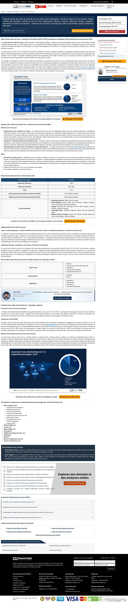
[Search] (112, 2)
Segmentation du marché (106, 56)
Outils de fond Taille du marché (17, 528)
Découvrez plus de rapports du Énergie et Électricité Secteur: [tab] (21, 542)
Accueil (3, 11)
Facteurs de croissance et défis (107, 50)
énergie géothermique (88, 67)
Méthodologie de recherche (15, 31)
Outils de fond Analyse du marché (63, 528)
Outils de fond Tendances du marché (19, 532)
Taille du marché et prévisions (107, 53)
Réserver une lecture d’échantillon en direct (112, 78)
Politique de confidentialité (20, 589)
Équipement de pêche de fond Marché (14, 545)
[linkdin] (112, 558)
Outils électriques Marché (10, 550)
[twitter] (114, 558)
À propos (16, 2)
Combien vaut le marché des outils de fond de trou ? (18, 502)
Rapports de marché (110, 6)
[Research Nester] (22, 7)
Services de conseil (70, 6)
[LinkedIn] (14, 299)
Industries (58, 6)
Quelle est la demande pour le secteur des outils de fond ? (20, 507)
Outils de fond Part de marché (61, 532)
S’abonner (111, 569)
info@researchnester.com (46, 582)
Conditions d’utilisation (19, 583)
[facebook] (109, 558)
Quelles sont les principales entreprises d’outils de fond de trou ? (22, 517)
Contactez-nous (17, 580)
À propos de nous (18, 576)
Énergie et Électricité (13, 11)
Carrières (30, 2)
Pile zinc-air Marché (55, 550)
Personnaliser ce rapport (62, 298)
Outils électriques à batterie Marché (60, 545)
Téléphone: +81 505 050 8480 (74, 580)
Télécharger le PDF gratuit (83, 31)
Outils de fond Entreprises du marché (48, 535)
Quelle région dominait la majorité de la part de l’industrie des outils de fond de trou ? (28, 512)
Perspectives (83, 6)
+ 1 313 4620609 (70, 589)
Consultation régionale (97, 6)
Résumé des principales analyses (108, 47)
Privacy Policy (117, 600)
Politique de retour (18, 585)
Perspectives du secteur (106, 45)
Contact (23, 2)
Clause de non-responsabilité (21, 587)
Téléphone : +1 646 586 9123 (99, 580)
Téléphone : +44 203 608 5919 (48, 589)
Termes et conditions (19, 591)
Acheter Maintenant (113, 31)
